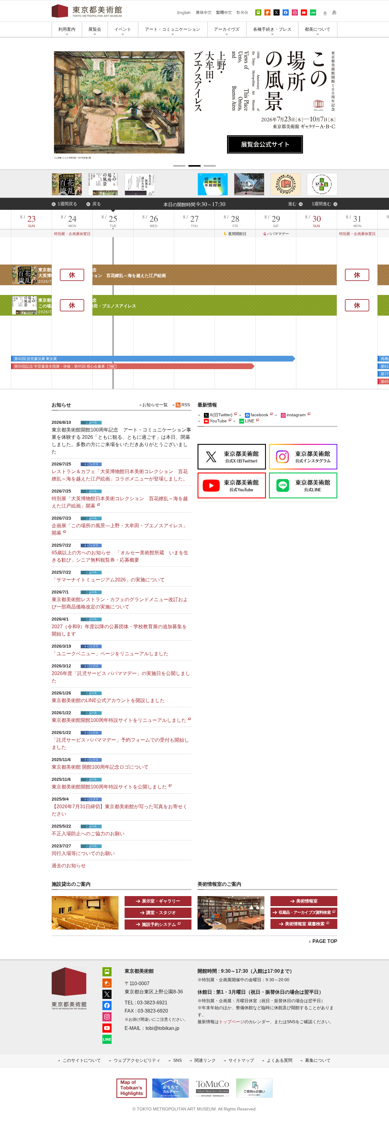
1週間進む (321, 204)
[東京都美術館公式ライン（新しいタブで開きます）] (303, 476)
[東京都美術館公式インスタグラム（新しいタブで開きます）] (303, 447)
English (183, 12)
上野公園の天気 (267, 12)
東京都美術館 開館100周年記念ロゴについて (100, 767)
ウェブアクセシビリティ (137, 1060)
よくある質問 (279, 1060)
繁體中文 (224, 12)
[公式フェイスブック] (107, 1004)
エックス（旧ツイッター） (276, 12)
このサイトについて (82, 1060)
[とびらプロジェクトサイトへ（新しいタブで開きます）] (285, 184)
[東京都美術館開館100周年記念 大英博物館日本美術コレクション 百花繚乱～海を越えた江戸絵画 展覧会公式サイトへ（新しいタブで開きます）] (67, 184)
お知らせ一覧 (155, 405)
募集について (318, 1060)
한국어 (242, 12)
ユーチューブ (303, 12)
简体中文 (203, 12)
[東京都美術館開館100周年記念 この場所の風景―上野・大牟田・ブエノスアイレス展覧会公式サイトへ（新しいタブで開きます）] (103, 184)
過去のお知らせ (69, 865)
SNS (177, 1060)
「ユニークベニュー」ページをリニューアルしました (110, 653)
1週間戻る (67, 204)
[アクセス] (107, 971)
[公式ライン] (107, 1038)
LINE (313, 12)
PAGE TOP (324, 941)
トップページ (231, 1022)
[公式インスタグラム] (107, 1016)
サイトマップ (241, 1060)
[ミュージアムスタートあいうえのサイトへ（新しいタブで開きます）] (322, 184)
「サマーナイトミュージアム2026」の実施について (108, 579)
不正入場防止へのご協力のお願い (88, 833)
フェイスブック (285, 12)
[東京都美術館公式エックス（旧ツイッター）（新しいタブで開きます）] (232, 447)
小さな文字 (325, 12)
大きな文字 (334, 12)
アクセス (258, 12)
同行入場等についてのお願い (83, 853)
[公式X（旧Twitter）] (107, 993)
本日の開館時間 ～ (194, 204)
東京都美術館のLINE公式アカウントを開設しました (108, 700)
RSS (185, 405)
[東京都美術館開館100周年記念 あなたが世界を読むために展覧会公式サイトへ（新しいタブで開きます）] (140, 184)
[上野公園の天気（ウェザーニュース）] (107, 982)
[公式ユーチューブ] (107, 1027)
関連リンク (205, 1060)
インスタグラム (294, 12)
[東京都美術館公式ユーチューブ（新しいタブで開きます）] (232, 476)
